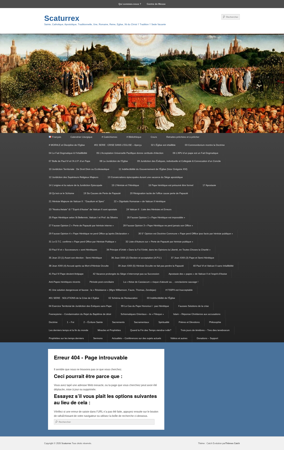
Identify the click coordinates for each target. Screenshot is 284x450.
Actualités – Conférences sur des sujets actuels (136, 338)
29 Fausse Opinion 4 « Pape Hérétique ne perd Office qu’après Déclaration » (89, 233)
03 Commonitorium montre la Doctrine (205, 145)
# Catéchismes (109, 137)
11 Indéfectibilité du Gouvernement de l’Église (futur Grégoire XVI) (153, 169)
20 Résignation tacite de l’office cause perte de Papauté (159, 193)
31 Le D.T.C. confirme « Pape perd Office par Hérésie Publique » (82, 241)
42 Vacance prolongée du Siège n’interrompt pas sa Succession (126, 273)
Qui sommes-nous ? (129, 4)
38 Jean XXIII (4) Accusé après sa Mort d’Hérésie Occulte (79, 265)
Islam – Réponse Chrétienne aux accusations (196, 314)
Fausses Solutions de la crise (193, 306)
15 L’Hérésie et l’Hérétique (125, 185)
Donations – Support (207, 338)
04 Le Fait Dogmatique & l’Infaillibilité (68, 153)
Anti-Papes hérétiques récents (64, 282)
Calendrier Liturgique (81, 137)
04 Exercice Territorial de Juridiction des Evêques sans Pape (80, 306)
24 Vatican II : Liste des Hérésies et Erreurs (148, 209)
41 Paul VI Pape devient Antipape (66, 273)
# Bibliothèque (134, 137)
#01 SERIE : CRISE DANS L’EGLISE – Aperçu (118, 145)
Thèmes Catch (232, 443)
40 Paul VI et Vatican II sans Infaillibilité (213, 265)
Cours (154, 137)
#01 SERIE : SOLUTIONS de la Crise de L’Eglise (74, 298)
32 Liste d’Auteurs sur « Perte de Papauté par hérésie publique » (159, 241)
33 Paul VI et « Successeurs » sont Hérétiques (73, 249)
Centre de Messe (156, 4)
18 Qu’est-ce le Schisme (61, 193)
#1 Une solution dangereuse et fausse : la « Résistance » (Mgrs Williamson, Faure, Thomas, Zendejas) (102, 290)
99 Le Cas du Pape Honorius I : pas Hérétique (145, 306)
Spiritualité (163, 322)
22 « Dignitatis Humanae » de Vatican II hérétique (140, 201)
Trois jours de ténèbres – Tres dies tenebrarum (205, 330)
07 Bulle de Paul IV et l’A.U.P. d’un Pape (69, 161)
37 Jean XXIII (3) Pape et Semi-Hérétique (192, 257)
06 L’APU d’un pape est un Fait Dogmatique (195, 153)
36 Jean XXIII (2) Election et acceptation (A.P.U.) (136, 257)
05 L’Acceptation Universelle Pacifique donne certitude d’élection (129, 153)
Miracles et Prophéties (109, 330)
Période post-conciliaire (102, 282)
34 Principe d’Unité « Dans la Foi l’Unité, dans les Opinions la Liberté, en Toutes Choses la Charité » (158, 249)
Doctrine (53, 322)
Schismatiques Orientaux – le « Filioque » (142, 314)
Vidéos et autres (178, 338)
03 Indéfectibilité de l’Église (161, 298)
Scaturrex (61, 18)
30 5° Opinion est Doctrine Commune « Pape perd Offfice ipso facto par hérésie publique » (185, 233)
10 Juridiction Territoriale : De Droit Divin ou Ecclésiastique (79, 169)
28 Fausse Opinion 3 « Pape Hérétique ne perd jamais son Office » (158, 225)
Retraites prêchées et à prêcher (182, 137)
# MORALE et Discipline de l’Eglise (67, 145)
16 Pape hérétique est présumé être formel (170, 185)
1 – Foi (70, 322)
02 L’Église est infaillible (163, 145)
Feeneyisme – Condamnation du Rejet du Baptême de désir (80, 314)
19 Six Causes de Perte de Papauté (102, 193)
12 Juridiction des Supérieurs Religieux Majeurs (73, 177)
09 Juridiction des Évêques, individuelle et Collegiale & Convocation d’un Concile (179, 161)
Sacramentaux (141, 322)
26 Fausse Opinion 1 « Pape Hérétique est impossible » (156, 217)
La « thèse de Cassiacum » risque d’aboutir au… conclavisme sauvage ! (160, 282)
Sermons (98, 338)
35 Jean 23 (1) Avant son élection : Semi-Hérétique (75, 257)
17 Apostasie (209, 185)
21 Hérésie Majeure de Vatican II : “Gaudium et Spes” (77, 201)
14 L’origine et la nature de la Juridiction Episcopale (75, 185)
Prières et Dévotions (189, 322)
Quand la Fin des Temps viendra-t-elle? (150, 330)
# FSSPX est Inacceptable (179, 290)
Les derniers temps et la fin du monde (68, 330)
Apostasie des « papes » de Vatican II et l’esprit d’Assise (198, 273)
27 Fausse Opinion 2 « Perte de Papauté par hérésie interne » (81, 225)
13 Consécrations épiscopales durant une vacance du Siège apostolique (145, 177)
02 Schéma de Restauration (123, 298)
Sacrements (118, 322)
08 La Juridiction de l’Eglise (114, 161)
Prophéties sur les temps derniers (66, 338)
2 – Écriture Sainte (93, 322)
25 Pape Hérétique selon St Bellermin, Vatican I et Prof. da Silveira (83, 217)
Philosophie (215, 322)
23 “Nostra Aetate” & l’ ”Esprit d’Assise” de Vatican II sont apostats (83, 209)
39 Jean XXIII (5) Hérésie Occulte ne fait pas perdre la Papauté (151, 265)
